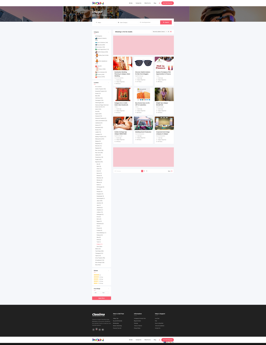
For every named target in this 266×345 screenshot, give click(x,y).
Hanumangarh (101, 198)
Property (100, 74)
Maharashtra (99, 139)
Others (102, 69)
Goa (97, 111)
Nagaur (99, 221)
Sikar (99, 237)
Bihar (97, 95)
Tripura (98, 255)
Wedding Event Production (143, 132)
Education (101, 44)
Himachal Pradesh (100, 118)
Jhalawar (100, 207)
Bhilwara (99, 180)
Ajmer (99, 166)
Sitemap (136, 323)
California (99, 98)
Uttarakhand (99, 260)
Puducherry (99, 157)
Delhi (98, 109)
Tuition (157, 76)
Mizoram (98, 145)
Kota (99, 216)
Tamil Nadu (99, 251)
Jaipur (99, 200)
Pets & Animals (102, 72)
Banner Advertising (117, 325)
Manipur (98, 141)
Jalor (99, 205)
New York (99, 152)
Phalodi (99, 228)
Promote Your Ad (117, 328)
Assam (98, 93)
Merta (99, 219)
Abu (98, 164)
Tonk (99, 242)
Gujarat (98, 113)
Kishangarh (100, 214)
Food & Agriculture (103, 49)
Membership (116, 323)
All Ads (130, 3)
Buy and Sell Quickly (117, 320)
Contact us (138, 3)
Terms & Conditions (159, 325)
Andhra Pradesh (100, 89)
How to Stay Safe (159, 323)
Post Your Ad (168, 3)
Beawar (99, 175)
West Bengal (99, 262)
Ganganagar (100, 196)
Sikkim (98, 248)
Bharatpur (100, 177)
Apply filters (101, 298)
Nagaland (98, 148)
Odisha (98, 155)
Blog (155, 3)
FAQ (156, 320)
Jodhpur (100, 212)
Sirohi (99, 239)
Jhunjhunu (100, 210)
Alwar (99, 168)
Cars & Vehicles (102, 42)
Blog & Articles (137, 320)
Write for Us (148, 3)
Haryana (98, 116)
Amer (99, 171)
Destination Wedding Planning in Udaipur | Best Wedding (122, 74)
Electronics (100, 47)
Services (101, 76)
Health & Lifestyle (139, 76)
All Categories (98, 36)
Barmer (99, 173)
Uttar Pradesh (100, 258)
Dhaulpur (99, 191)
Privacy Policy (137, 328)
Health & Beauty (102, 52)
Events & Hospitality (119, 78)
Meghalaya (98, 143)
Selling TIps (115, 318)
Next (169, 171)
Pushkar (99, 230)
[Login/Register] (159, 3)
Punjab (98, 159)
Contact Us (157, 328)
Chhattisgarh (99, 102)
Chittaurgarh (100, 187)
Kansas (98, 125)
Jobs (99, 66)
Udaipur (99, 244)
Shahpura (100, 235)
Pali (98, 226)
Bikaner (99, 182)
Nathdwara (100, 223)
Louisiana (98, 134)
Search (167, 22)
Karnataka (99, 127)
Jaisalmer (100, 203)
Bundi (99, 184)
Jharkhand (98, 123)
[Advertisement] (143, 45)
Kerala (98, 129)
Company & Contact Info (140, 318)
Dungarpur (100, 194)
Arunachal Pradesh (100, 91)
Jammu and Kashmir (101, 120)
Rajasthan (99, 161)
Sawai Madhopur (101, 232)
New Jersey (99, 150)
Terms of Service (138, 325)
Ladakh (98, 132)
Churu (99, 189)
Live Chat (157, 318)
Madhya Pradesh (100, 136)
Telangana (99, 253)
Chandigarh (99, 100)
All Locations (98, 86)
